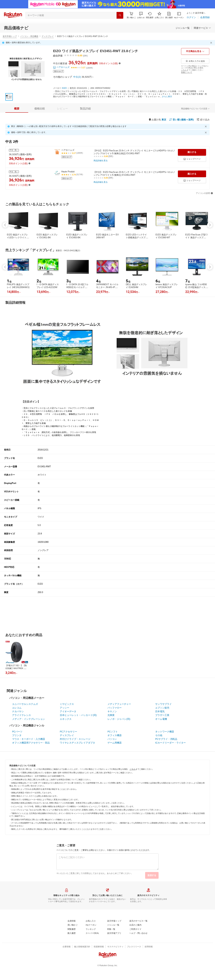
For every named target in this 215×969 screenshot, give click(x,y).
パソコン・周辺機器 (29, 36)
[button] (141, 15)
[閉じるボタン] (211, 42)
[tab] (16, 109)
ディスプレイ (48, 36)
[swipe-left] (5, 225)
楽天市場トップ (10, 36)
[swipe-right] (209, 225)
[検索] (120, 15)
